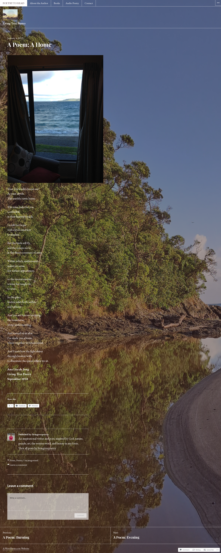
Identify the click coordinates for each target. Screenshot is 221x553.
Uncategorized (30, 460)
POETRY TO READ (13, 3)
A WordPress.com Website (16, 548)
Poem (12, 460)
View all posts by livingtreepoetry (37, 448)
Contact (89, 3)
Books (57, 3)
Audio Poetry (72, 3)
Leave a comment (18, 464)
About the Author (39, 3)
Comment (80, 515)
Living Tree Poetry (14, 23)
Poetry (19, 460)
